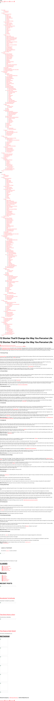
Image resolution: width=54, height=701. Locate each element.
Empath (7, 32)
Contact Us (6, 12)
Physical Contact (9, 48)
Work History (10, 121)
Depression (8, 29)
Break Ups (8, 81)
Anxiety (7, 30)
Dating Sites (8, 16)
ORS (7, 63)
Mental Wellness (9, 77)
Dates (5, 34)
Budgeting (8, 123)
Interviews (10, 120)
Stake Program (9, 116)
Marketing (10, 115)
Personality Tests (11, 92)
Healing (5, 72)
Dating (3, 13)
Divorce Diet (10, 106)
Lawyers (7, 160)
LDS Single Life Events (8, 153)
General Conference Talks (11, 138)
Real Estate (6, 67)
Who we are (6, 11)
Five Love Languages (12, 89)
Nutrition (8, 105)
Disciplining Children (10, 149)
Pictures (7, 19)
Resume (9, 119)
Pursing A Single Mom (10, 39)
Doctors (7, 162)
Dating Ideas (8, 181)
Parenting (6, 146)
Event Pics (6, 156)
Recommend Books (10, 87)
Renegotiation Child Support (11, 64)
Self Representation (10, 61)
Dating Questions (9, 23)
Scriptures (10, 141)
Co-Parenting (8, 151)
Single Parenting (9, 148)
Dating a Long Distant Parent (11, 37)
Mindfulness (8, 79)
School (7, 127)
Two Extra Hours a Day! (7, 614)
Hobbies (7, 84)
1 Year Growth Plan (9, 131)
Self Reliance (6, 110)
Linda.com (10, 122)
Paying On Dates (9, 42)
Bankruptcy (8, 62)
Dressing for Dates (9, 20)
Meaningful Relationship (12, 75)
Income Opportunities (10, 168)
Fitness (7, 109)
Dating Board (6, 51)
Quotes (7, 143)
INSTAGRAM (4, 636)
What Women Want (9, 133)
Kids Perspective (9, 150)
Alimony (7, 59)
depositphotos (5, 543)
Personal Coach (9, 165)
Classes (5, 130)
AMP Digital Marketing (13, 697)
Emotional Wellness (10, 78)
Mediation (8, 60)
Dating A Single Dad (10, 36)
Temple (7, 43)
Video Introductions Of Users (11, 41)
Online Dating (6, 21)
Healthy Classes (9, 74)
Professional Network (8, 159)
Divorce (3, 52)
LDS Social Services (10, 65)
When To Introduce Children (11, 44)
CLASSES (3, 564)
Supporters (4, 157)
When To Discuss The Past (11, 38)
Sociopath (8, 33)
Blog (3, 170)
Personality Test (9, 26)
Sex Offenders (9, 47)
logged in (7, 550)
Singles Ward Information (11, 145)
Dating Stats (8, 35)
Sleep (7, 108)
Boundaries (8, 40)
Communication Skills (10, 102)
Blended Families (9, 147)
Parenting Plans (9, 54)
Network (3, 573)
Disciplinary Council (10, 83)
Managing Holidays (9, 86)
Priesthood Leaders (8, 68)
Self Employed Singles (8, 169)
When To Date (9, 82)
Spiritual (5, 137)
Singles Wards (7, 155)
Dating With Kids (9, 17)
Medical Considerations (10, 49)
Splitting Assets (9, 57)
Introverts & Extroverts (10, 25)
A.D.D (7, 31)
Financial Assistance (12, 129)
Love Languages (9, 46)
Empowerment (5, 71)
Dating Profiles (9, 22)
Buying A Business (11, 114)
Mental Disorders (9, 80)
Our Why (3, 10)
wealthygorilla (27, 542)
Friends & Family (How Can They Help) (11, 69)
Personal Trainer (9, 164)
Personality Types (7, 24)
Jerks (7, 28)
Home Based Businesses (13, 112)
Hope (3, 136)
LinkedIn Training (11, 118)
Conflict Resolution (9, 103)
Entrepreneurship (9, 111)
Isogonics (10, 107)
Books (7, 15)
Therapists (8, 161)
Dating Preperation (7, 14)
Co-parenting (8, 135)
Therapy (7, 73)
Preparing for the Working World (12, 117)
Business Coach (9, 167)
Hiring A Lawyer (9, 56)
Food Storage (8, 125)
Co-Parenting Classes (8, 70)
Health (5, 104)
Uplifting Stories (9, 139)
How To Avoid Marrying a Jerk (11, 132)
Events (3, 152)
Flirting (7, 18)
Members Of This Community (13, 140)
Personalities (8, 85)
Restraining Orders (9, 55)
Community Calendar (8, 154)
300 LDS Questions (12, 88)
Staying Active (9, 306)
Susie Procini (10, 166)
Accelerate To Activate (7, 598)
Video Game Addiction (12, 101)
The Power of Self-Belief (8, 631)
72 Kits (7, 126)
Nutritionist (8, 163)
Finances (8, 124)
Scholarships (10, 128)
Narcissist (8, 27)
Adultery (7, 45)
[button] (27, 172)
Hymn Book (8, 144)
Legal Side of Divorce (8, 53)
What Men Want (9, 134)
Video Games (8, 50)
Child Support (9, 58)
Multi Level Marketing (12, 113)
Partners (5, 158)
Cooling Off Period (9, 66)
